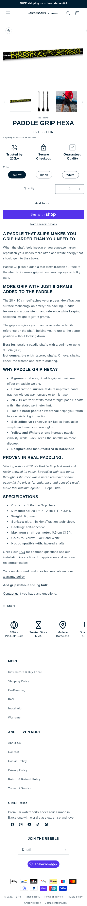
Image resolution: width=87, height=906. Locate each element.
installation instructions (19, 557)
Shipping (8, 138)
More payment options (43, 224)
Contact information (56, 903)
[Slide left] (4, 102)
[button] (8, 13)
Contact (13, 752)
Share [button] (11, 605)
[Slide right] (82, 102)
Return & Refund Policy (24, 779)
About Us (14, 742)
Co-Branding (17, 690)
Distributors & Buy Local (24, 672)
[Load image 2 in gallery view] (43, 101)
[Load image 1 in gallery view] (20, 101)
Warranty (14, 717)
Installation (15, 708)
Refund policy (32, 897)
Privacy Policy (17, 770)
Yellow (17, 174)
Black (44, 174)
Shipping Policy (18, 681)
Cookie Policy (17, 761)
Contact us (11, 593)
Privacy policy (75, 897)
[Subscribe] (64, 849)
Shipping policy (32, 903)
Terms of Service (20, 788)
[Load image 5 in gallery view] (66, 101)
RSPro (17, 896)
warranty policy (14, 576)
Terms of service (53, 897)
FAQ (22, 552)
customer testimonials (46, 571)
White (70, 174)
